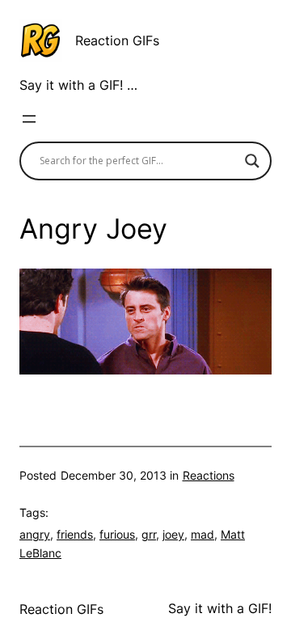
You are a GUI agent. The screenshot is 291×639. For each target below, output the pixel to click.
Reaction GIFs (117, 40)
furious (117, 534)
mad (202, 534)
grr (148, 534)
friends (75, 534)
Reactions (208, 475)
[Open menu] (29, 119)
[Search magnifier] (252, 161)
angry (34, 534)
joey (173, 534)
